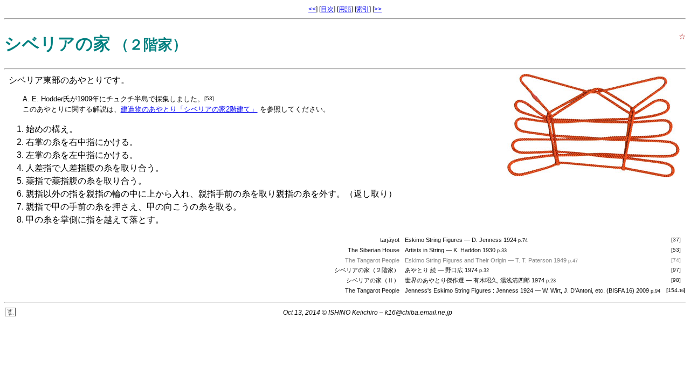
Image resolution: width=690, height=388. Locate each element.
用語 (345, 9)
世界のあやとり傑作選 (434, 280)
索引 (362, 9)
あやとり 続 (420, 270)
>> (378, 9)
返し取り (371, 193)
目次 (327, 9)
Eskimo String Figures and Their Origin (455, 260)
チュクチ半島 (127, 99)
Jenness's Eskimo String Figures (448, 290)
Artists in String (424, 250)
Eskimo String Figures (434, 240)
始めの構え (47, 129)
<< (312, 9)
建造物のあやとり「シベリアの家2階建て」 (189, 109)
